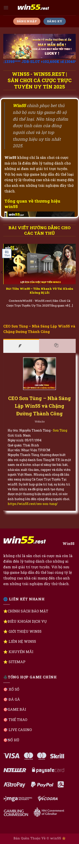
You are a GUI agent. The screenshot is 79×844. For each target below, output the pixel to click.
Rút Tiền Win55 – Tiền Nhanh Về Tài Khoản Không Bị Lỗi (39, 291)
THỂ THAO (18, 719)
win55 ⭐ (58, 838)
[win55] (39, 8)
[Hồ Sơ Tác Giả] (21, 346)
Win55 (68, 543)
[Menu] (6, 7)
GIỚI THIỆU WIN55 (25, 631)
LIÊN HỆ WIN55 (22, 641)
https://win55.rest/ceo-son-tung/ (33, 504)
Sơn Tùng (60, 430)
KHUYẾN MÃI (21, 651)
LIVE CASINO (20, 729)
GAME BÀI (17, 709)
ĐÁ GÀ (14, 699)
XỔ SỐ (13, 689)
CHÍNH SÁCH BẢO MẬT (28, 611)
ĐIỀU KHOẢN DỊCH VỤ (27, 621)
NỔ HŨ (13, 740)
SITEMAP (17, 661)
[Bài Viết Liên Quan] (57, 346)
